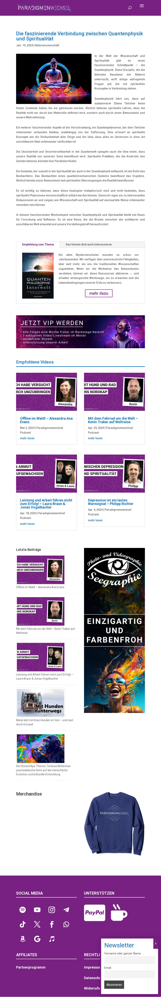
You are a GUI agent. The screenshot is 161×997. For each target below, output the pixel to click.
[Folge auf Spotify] (22, 909)
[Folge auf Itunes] (51, 938)
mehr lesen (27, 438)
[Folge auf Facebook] (51, 924)
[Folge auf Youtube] (37, 909)
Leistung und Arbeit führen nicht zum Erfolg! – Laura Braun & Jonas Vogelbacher (46, 503)
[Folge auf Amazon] (22, 938)
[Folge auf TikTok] (22, 924)
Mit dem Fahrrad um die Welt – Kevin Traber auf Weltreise (113, 420)
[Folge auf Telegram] (66, 909)
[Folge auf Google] (37, 938)
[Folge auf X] (37, 924)
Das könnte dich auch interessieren (89, 244)
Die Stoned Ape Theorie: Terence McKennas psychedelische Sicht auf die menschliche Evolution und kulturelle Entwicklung (43, 770)
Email (107, 968)
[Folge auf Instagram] (51, 909)
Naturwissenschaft (47, 45)
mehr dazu (98, 293)
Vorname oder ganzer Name (122, 953)
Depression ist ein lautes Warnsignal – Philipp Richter (110, 502)
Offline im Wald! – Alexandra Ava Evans (46, 420)
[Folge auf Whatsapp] (66, 924)
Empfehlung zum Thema (38, 244)
